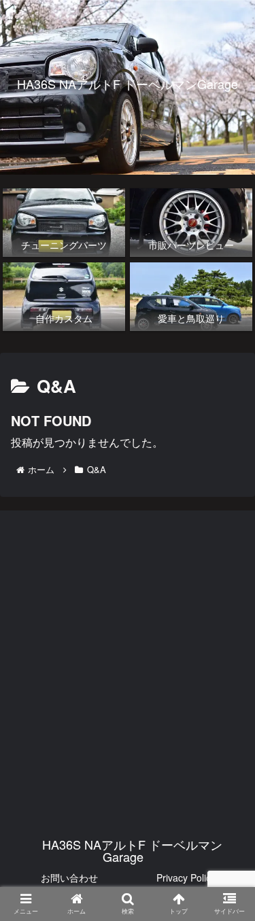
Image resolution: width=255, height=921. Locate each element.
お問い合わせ (69, 877)
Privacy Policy (186, 877)
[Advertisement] (127, 656)
